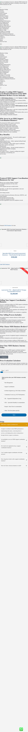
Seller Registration (4, 23)
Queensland (2, 14)
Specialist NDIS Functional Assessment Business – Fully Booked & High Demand (14, 254)
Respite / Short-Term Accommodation (13, 406)
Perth (15, 250)
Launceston (15, 287)
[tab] (14, 425)
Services (2, 19)
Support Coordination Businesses (7, 35)
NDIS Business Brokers (7, 98)
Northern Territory (4, 15)
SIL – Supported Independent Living (13, 398)
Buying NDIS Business (5, 26)
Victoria (2, 10)
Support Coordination (9, 386)
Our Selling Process (4, 22)
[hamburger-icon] (0, 7)
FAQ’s (1, 39)
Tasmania (2, 12)
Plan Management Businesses (6, 33)
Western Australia (4, 18)
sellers (25, 98)
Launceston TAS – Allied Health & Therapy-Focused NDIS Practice (14, 290)
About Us (2, 36)
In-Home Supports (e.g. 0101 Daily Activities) (15, 390)
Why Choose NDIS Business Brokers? (14, 326)
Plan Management (9, 382)
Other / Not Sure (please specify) (12, 410)
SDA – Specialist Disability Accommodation (15, 402)
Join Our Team (3, 41)
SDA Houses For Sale (5, 32)
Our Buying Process (4, 27)
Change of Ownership (5, 31)
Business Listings (4, 9)
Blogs (1, 40)
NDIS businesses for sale (21, 105)
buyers (21, 98)
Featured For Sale (8, 225)
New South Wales (4, 17)
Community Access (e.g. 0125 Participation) (15, 394)
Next (14, 415)
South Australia (3, 13)
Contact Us (2, 37)
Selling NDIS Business (5, 21)
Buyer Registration (4, 28)
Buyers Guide (3, 30)
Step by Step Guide (4, 24)
